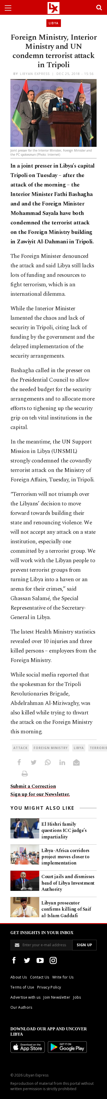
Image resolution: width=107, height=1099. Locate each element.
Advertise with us (25, 997)
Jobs (77, 997)
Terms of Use (22, 987)
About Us (18, 977)
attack (20, 748)
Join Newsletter (56, 997)
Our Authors (21, 1007)
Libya (54, 23)
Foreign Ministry (51, 748)
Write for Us (63, 977)
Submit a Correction (33, 786)
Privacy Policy (49, 987)
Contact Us (39, 977)
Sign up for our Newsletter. (40, 794)
